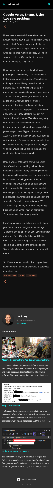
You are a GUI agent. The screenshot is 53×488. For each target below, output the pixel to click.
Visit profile (21, 323)
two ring (31, 275)
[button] (5, 27)
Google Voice (10, 275)
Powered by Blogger (28, 480)
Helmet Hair (14, 4)
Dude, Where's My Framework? (16, 451)
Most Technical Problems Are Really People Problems (25, 360)
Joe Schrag (21, 316)
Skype (21, 275)
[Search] (49, 4)
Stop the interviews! (11, 406)
